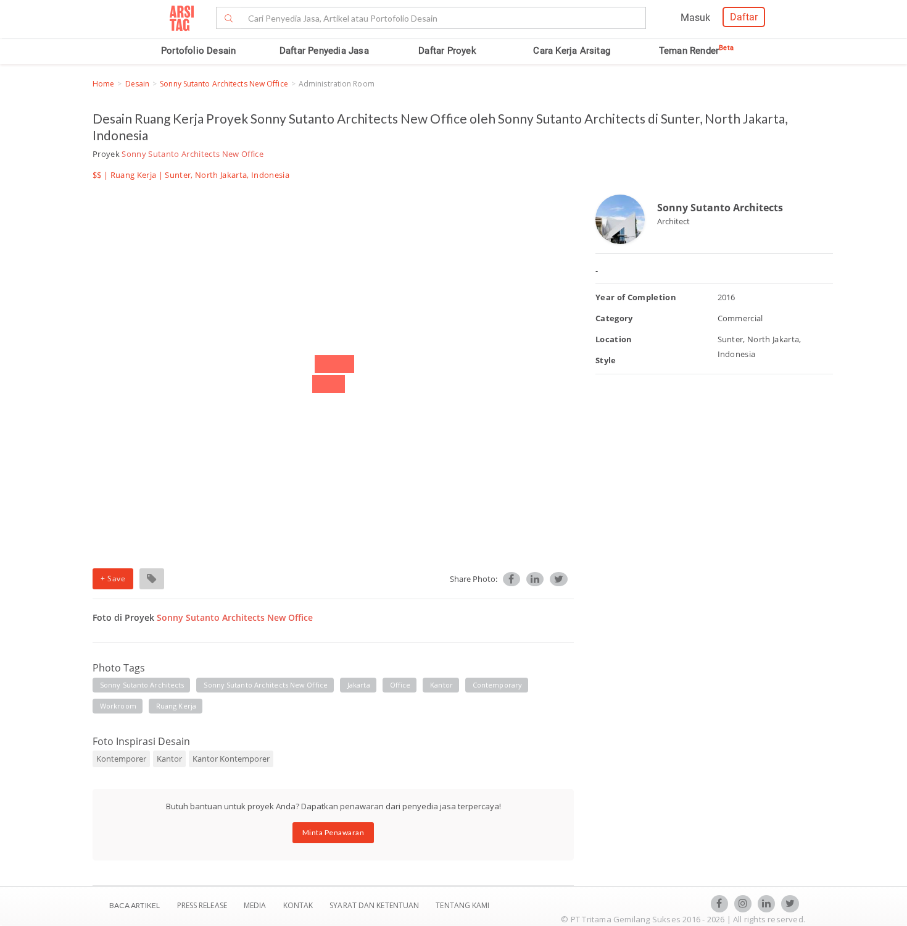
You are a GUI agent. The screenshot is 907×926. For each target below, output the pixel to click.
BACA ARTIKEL (134, 905)
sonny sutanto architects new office (266, 684)
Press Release (202, 905)
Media (256, 905)
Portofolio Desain (198, 50)
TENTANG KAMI (462, 905)
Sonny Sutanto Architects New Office (224, 83)
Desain (137, 83)
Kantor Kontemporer (231, 758)
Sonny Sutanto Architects (720, 207)
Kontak (299, 905)
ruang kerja (176, 705)
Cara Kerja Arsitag (571, 50)
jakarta (358, 684)
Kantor (169, 758)
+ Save (113, 578)
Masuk (695, 17)
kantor (441, 684)
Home (103, 83)
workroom (118, 705)
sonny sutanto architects (142, 684)
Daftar (744, 17)
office (400, 684)
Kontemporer (121, 758)
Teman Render (696, 50)
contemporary (497, 684)
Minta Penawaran (333, 832)
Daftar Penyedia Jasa (324, 50)
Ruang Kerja (133, 174)
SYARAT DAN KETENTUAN (375, 905)
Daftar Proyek (447, 50)
